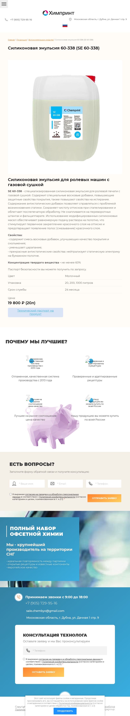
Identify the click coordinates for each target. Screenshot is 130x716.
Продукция (21, 40)
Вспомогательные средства (41, 40)
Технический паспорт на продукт (35, 312)
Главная (11, 40)
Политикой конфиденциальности (57, 497)
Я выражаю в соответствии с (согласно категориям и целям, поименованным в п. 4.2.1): (49, 496)
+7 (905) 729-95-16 (21, 19)
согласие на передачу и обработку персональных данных (70, 659)
